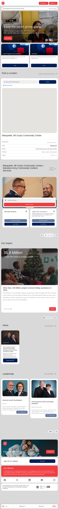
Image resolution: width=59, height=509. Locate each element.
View (15, 65)
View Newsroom (50, 326)
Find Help (42, 3)
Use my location (7, 85)
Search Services (29, 204)
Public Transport (53, 151)
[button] (41, 235)
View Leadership (50, 374)
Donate (52, 3)
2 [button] (48, 235)
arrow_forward (56, 432)
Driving (47, 151)
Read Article (10, 360)
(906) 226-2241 (53, 145)
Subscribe (42, 461)
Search (47, 81)
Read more (22, 412)
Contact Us (50, 451)
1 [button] (45, 235)
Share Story (8, 309)
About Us (23, 506)
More (54, 506)
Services (42, 506)
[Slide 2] (51, 40)
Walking (43, 151)
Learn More (16, 224)
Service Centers (53, 8)
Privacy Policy (11, 487)
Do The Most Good (10, 38)
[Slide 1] (50, 40)
